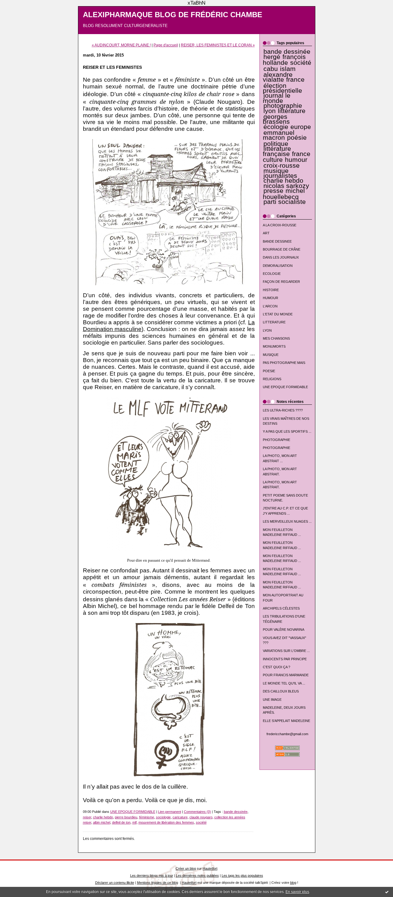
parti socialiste (284, 201)
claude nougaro (200, 817)
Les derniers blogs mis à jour (151, 875)
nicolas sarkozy (286, 185)
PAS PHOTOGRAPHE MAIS (284, 363)
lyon (269, 111)
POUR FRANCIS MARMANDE (286, 675)
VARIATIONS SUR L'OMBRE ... (286, 651)
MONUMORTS (274, 346)
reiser (87, 817)
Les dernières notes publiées (197, 875)
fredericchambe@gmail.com (287, 734)
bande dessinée (286, 51)
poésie (297, 137)
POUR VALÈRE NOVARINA (283, 629)
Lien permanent (169, 811)
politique (275, 143)
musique (276, 170)
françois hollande (284, 59)
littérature (291, 111)
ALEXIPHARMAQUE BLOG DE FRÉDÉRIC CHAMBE (172, 15)
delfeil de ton (121, 822)
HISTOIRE (271, 290)
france (295, 79)
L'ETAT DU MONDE (278, 314)
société (300, 62)
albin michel (101, 822)
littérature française (277, 151)
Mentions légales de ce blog (157, 882)
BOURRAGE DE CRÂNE (281, 249)
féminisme (146, 817)
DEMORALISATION (278, 265)
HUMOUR (270, 298)
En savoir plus (297, 892)
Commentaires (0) (197, 811)
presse (273, 190)
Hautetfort (210, 868)
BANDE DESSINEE (277, 241)
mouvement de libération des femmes (166, 822)
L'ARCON (270, 306)
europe (300, 127)
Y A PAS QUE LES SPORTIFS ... (287, 431)
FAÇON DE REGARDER (281, 281)
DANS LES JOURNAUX (281, 257)
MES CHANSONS (276, 338)
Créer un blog (186, 868)
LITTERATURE (274, 322)
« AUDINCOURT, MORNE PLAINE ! (121, 45)
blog (293, 882)
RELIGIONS (272, 379)
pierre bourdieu (126, 817)
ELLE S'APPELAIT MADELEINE (286, 721)
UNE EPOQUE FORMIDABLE (285, 387)
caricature (180, 817)
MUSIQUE (270, 355)
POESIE (269, 371)
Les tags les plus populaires (242, 875)
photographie (282, 105)
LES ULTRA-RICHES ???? (283, 410)
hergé (271, 56)
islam (288, 68)
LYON (267, 330)
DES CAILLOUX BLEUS (281, 691)
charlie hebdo (283, 180)
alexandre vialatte (278, 77)
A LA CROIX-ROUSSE (279, 225)
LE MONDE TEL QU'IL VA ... (284, 683)
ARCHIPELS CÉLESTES (281, 608)
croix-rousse (281, 165)
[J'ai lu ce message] (386, 891)
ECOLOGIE (272, 273)
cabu (270, 68)
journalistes (280, 175)
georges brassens (276, 119)
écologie (275, 127)
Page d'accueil (166, 45)
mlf (134, 822)
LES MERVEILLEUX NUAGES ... (287, 521)
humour (296, 159)
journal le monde (276, 98)
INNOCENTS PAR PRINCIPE (285, 659)
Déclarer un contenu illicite (114, 882)
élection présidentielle (282, 88)
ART (266, 233)
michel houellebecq (284, 193)
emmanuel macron (278, 135)
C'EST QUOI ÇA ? (276, 667)
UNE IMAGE (272, 699)
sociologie (163, 817)
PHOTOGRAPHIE (276, 440)
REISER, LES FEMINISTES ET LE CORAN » (218, 45)
